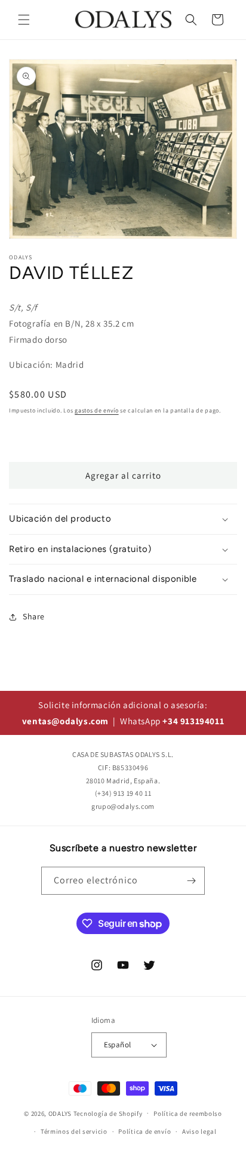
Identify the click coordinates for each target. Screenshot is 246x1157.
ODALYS (60, 1113)
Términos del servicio (74, 1131)
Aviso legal (199, 1131)
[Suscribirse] (191, 881)
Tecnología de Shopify (108, 1113)
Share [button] (34, 616)
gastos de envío (97, 410)
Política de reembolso (187, 1113)
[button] (24, 20)
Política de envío (144, 1131)
